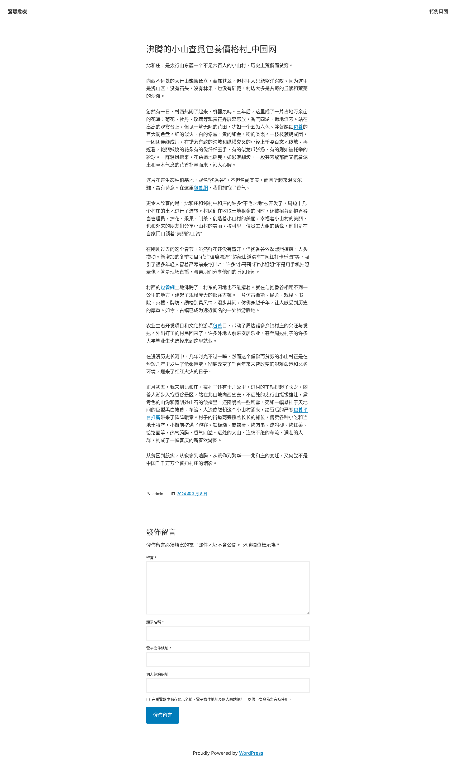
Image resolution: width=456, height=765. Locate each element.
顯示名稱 (155, 622)
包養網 (201, 188)
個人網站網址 (157, 674)
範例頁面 (438, 11)
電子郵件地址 (158, 648)
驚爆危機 (17, 11)
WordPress (251, 753)
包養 (298, 127)
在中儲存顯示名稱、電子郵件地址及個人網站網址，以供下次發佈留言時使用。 (222, 699)
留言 (151, 557)
